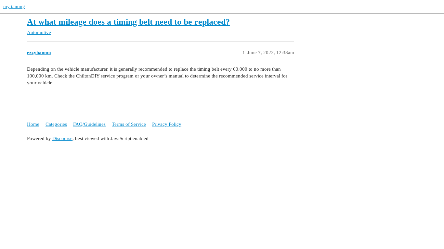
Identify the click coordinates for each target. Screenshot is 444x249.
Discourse (62, 138)
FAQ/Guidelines (89, 124)
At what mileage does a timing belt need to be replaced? (128, 22)
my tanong (14, 6)
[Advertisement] (222, 192)
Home (33, 124)
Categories (56, 124)
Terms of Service (129, 124)
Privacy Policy (166, 124)
